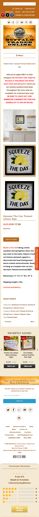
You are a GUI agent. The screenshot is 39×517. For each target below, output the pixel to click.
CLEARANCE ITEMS (14, 438)
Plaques (23, 314)
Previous (8, 322)
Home (8, 426)
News (31, 426)
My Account (28, 12)
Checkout (30, 9)
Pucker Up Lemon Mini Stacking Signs (11, 355)
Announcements (15, 432)
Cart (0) (19, 9)
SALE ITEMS (27, 438)
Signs (28, 314)
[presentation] (1, 349)
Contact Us (23, 429)
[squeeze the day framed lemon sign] (19, 126)
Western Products (19, 426)
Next (32, 322)
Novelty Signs (12, 317)
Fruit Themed (20, 311)
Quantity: (6, 228)
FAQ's (17, 12)
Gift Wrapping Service (25, 435)
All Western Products (19, 305)
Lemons (16, 314)
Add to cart (11, 366)
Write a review (19, 509)
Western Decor (19, 308)
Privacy (9, 12)
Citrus (12, 311)
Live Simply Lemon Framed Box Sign (28, 355)
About (14, 429)
